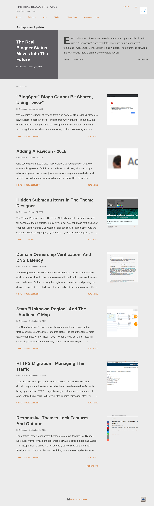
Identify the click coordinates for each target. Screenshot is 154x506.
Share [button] (66, 59)
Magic (45, 17)
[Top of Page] (143, 500)
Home (18, 17)
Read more (143, 59)
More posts (92, 466)
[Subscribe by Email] (143, 11)
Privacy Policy (72, 17)
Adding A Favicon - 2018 (41, 151)
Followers (31, 17)
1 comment (29, 239)
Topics (57, 17)
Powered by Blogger (78, 499)
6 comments (77, 59)
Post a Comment (32, 136)
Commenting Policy (91, 17)
